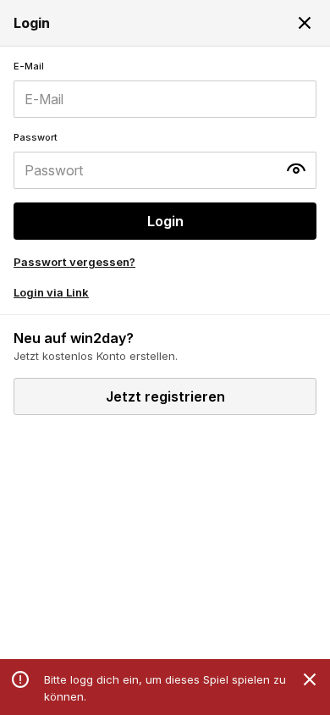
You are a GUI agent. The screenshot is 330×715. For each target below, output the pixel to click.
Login (165, 221)
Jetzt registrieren (165, 396)
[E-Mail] (165, 89)
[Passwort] (165, 160)
